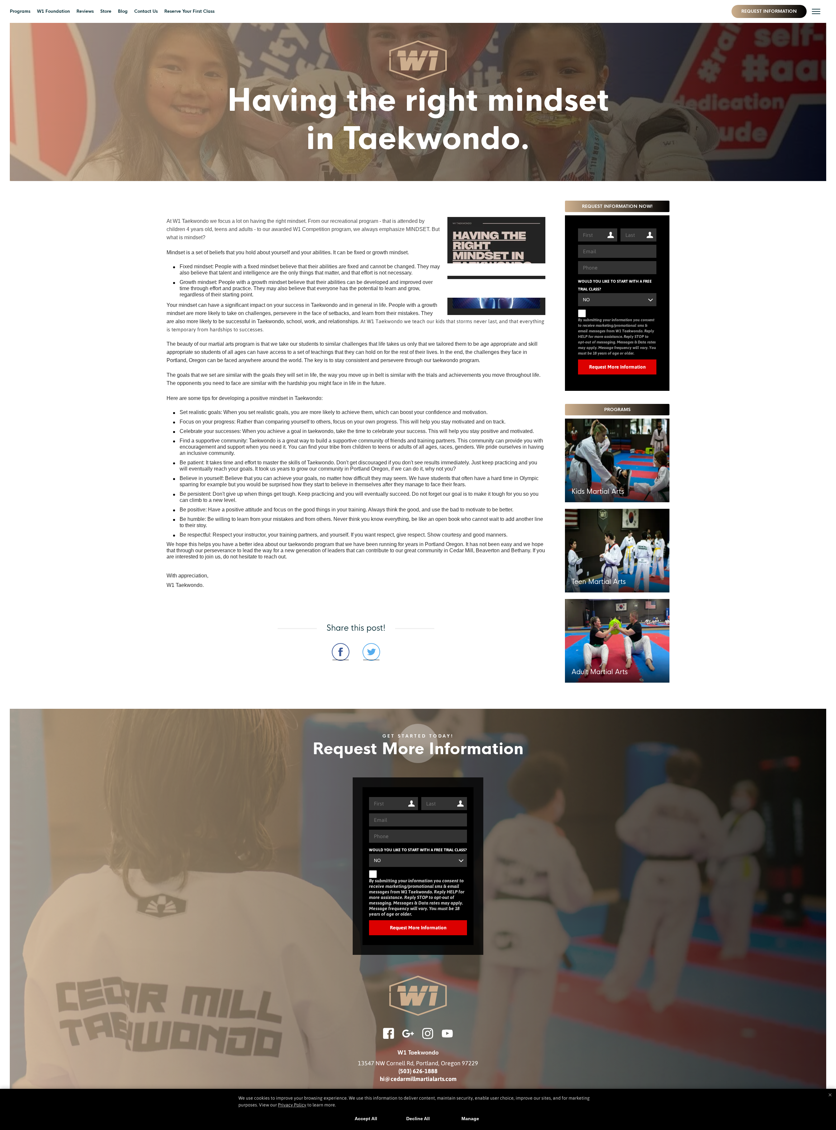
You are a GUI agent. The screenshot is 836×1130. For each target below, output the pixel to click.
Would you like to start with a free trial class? (615, 285)
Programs (20, 11)
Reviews (85, 11)
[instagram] (427, 1037)
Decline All (418, 1118)
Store (105, 11)
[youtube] (447, 1037)
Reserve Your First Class (189, 11)
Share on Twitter (371, 652)
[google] (408, 1037)
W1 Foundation (53, 11)
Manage (470, 1118)
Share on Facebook (340, 652)
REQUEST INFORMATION (769, 11)
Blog (123, 11)
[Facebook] (388, 1037)
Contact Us (146, 11)
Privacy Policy (292, 1104)
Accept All (366, 1118)
